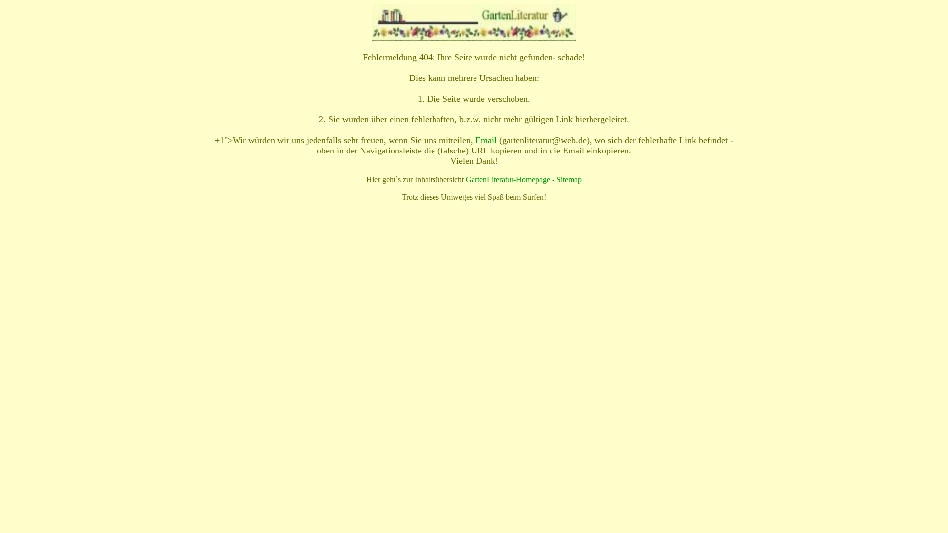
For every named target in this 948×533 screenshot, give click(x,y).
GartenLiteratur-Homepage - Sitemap (524, 179)
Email (486, 140)
